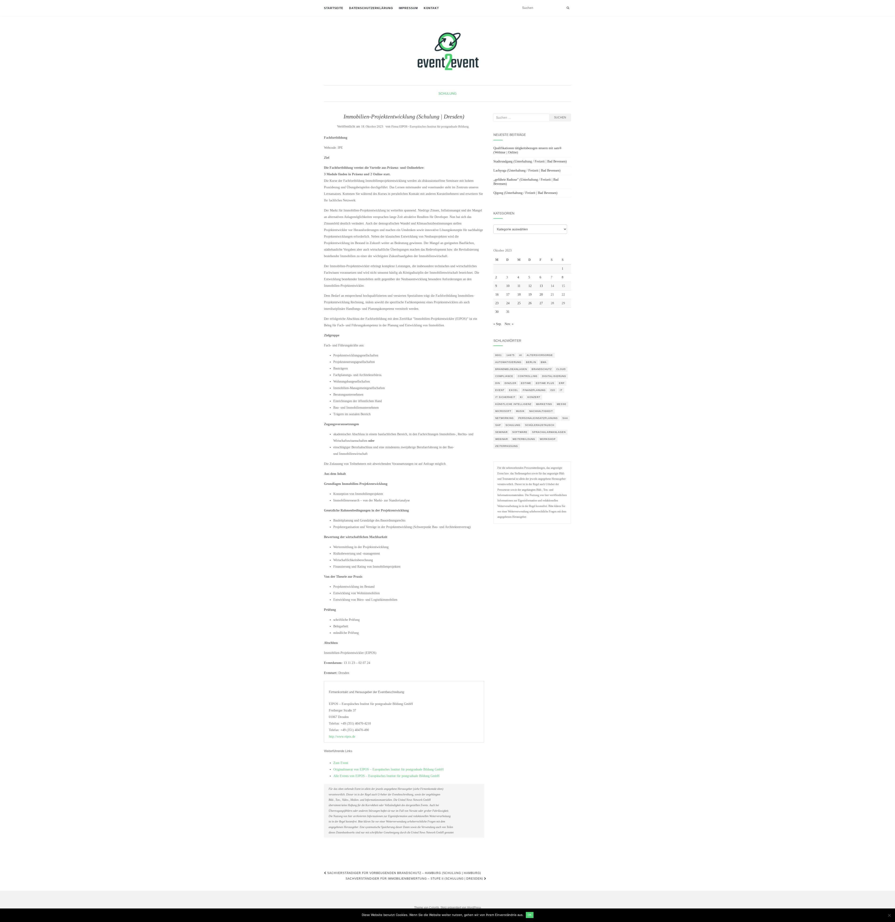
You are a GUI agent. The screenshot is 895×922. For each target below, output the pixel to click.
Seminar (501, 432)
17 (507, 294)
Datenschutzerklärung (371, 8)
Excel (513, 390)
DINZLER (510, 383)
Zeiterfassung (506, 446)
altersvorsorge (540, 355)
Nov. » (509, 324)
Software (519, 432)
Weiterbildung (524, 439)
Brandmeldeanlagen (511, 369)
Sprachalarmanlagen (549, 432)
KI (521, 397)
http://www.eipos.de (342, 736)
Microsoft (503, 411)
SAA (565, 418)
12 (530, 286)
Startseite (333, 8)
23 (497, 303)
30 (497, 312)
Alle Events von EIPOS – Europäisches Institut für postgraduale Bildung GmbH (386, 776)
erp (562, 383)
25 (519, 303)
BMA (544, 362)
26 (530, 303)
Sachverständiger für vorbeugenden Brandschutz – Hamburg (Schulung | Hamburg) (403, 873)
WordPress (474, 907)
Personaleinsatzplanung (538, 418)
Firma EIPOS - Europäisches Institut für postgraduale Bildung (430, 126)
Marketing (544, 404)
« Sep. (497, 324)
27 (541, 303)
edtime (526, 383)
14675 (510, 355)
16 (497, 294)
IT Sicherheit (505, 397)
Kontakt (431, 8)
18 (519, 294)
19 (530, 294)
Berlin (531, 362)
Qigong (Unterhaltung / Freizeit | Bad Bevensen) (525, 193)
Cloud (561, 369)
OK (530, 915)
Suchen (560, 117)
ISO (552, 390)
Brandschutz (542, 369)
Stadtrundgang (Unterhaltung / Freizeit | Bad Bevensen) (530, 161)
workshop (548, 439)
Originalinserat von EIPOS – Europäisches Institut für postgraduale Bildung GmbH (388, 769)
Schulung (447, 93)
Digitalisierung (554, 376)
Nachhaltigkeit (541, 411)
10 (507, 286)
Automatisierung (508, 362)
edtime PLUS (545, 383)
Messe (561, 404)
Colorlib (434, 907)
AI (520, 355)
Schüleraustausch (539, 425)
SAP (498, 425)
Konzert (533, 397)
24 (507, 303)
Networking (504, 418)
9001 (498, 355)
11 (518, 286)
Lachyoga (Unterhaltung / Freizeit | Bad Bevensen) (527, 170)
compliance (504, 376)
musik (520, 411)
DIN (497, 383)
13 (541, 286)
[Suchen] (568, 7)
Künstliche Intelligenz (513, 404)
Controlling (527, 376)
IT (561, 390)
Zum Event (340, 763)
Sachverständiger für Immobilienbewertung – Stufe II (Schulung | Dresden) (415, 878)
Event (499, 390)
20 (541, 294)
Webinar (501, 439)
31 (507, 312)
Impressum (408, 8)
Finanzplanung (534, 390)
